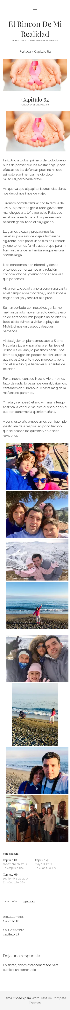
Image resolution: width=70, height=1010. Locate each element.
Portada (25, 51)
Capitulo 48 (42, 860)
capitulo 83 (11, 934)
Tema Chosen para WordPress (25, 998)
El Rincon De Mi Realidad (35, 29)
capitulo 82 (29, 901)
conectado (43, 965)
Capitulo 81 (10, 860)
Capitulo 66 (10, 874)
